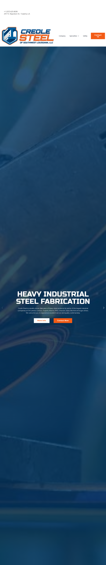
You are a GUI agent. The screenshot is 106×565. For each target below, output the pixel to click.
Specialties (73, 36)
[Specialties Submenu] (79, 36)
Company (62, 36)
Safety (85, 36)
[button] (104, 308)
